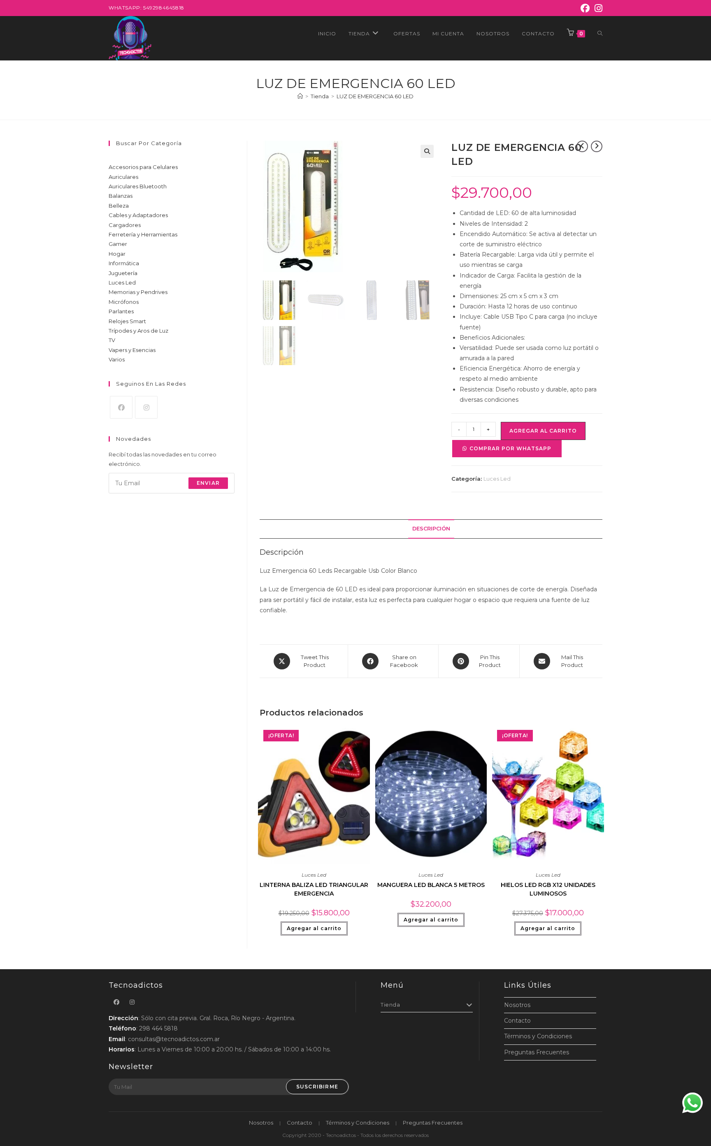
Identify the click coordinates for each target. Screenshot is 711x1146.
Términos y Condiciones (538, 1036)
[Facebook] (585, 8)
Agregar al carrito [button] (314, 928)
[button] (427, 151)
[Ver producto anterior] (582, 146)
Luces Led (497, 478)
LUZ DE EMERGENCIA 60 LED (375, 96)
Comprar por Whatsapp (510, 448)
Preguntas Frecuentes (536, 1052)
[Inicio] (300, 96)
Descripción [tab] (431, 529)
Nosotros (517, 1005)
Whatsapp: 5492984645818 (146, 8)
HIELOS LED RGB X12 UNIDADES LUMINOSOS (548, 889)
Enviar (208, 483)
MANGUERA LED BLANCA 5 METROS (431, 885)
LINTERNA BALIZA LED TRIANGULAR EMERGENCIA (314, 889)
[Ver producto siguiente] (596, 146)
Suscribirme (317, 1086)
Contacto (517, 1020)
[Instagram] (597, 8)
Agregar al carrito (543, 431)
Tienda (390, 1004)
